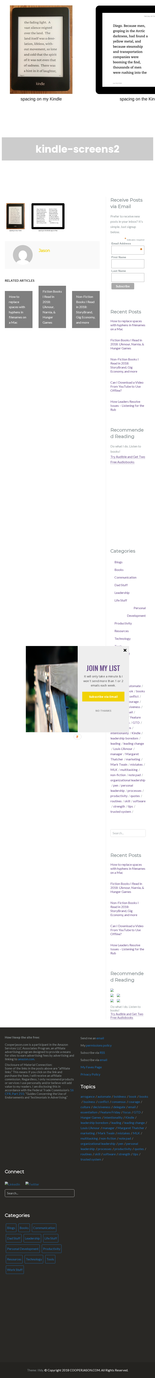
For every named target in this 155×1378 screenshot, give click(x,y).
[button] (103, 668)
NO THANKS (103, 710)
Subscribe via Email (103, 696)
